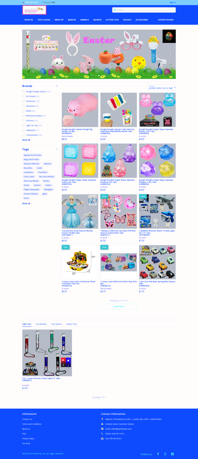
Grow (26, 198)
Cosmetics (42, 172)
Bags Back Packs (31, 159)
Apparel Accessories (32, 155)
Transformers (34, 135)
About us (26, 429)
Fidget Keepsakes (31, 189)
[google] (165, 454)
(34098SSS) (156, 131)
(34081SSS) (117, 182)
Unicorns (32, 120)
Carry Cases (29, 176)
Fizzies (48, 185)
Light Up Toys (34, 125)
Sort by (151, 86)
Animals (84, 19)
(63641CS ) (118, 233)
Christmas (33, 101)
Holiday (127, 19)
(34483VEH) (157, 284)
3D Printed (32, 96)
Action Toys (112, 19)
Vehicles (28, 19)
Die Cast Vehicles (46, 176)
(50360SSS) (77, 131)
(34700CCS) (78, 284)
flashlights (48, 189)
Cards (39, 168)
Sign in (172, 2)
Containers (28, 172)
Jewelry (72, 19)
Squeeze (97, 19)
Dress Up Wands (31, 181)
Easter (30, 111)
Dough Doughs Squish (38, 91)
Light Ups (26, 324)
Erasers (37, 185)
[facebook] (158, 454)
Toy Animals (41, 324)
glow (45, 193)
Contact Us (27, 419)
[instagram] (172, 454)
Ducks (26, 185)
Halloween (32, 130)
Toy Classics (56, 324)
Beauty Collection (31, 163)
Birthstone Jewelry (36, 115)
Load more (118, 306)
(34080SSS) (117, 131)
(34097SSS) (79, 182)
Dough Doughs (166, 19)
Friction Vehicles (31, 193)
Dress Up (59, 19)
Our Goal (26, 443)
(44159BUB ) (157, 233)
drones (46, 181)
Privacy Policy (28, 438)
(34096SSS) (156, 182)
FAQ (24, 433)
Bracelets (28, 168)
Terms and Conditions (31, 424)
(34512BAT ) (77, 233)
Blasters (47, 163)
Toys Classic (43, 19)
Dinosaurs (32, 106)
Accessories (142, 19)
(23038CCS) (118, 284)
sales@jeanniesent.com (121, 429)
